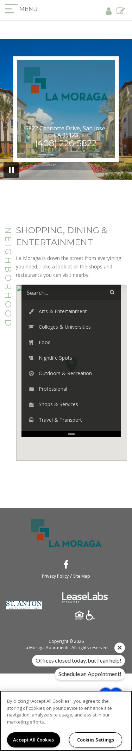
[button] (71, 311)
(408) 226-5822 (66, 143)
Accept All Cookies (33, 740)
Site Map (81, 576)
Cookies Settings (95, 740)
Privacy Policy (55, 576)
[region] (66, 721)
